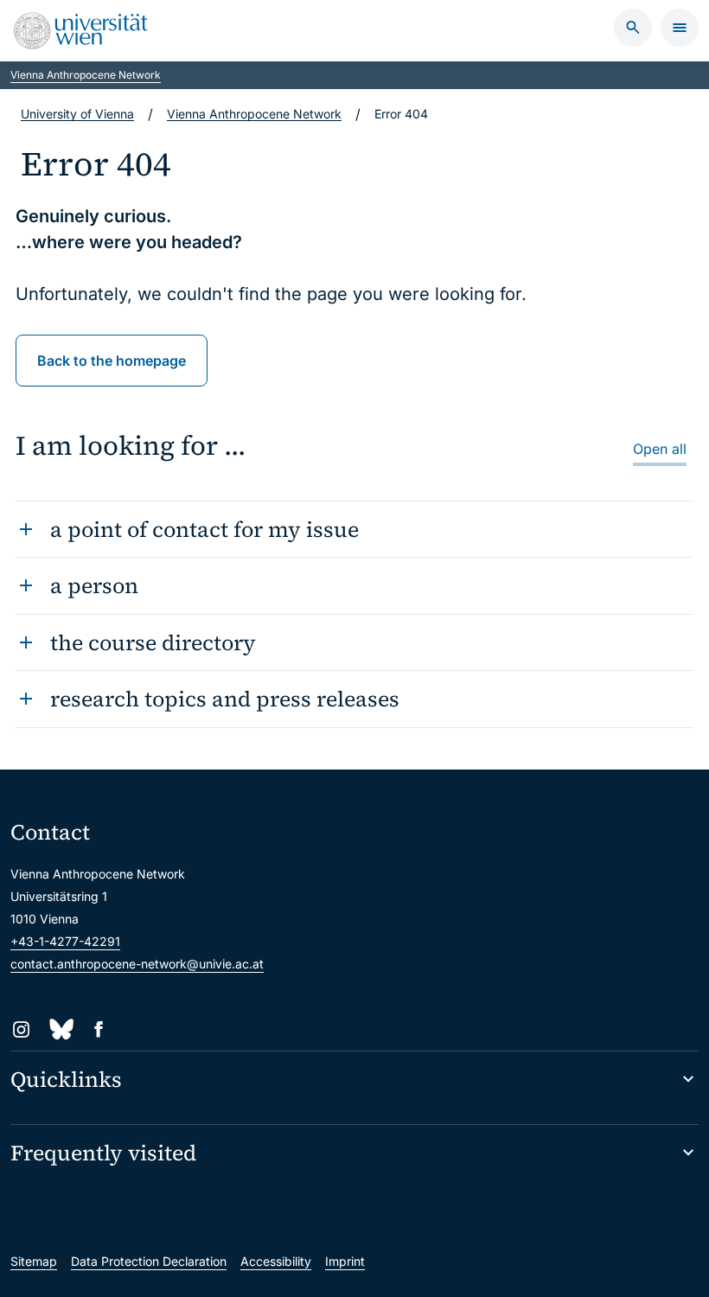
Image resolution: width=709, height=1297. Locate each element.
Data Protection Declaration (149, 1261)
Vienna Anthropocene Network (85, 74)
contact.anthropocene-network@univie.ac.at (137, 963)
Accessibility (275, 1261)
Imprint (345, 1261)
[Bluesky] (60, 1029)
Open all (660, 448)
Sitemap (33, 1261)
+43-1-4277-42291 (65, 941)
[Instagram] (21, 1029)
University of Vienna (77, 113)
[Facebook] (99, 1029)
